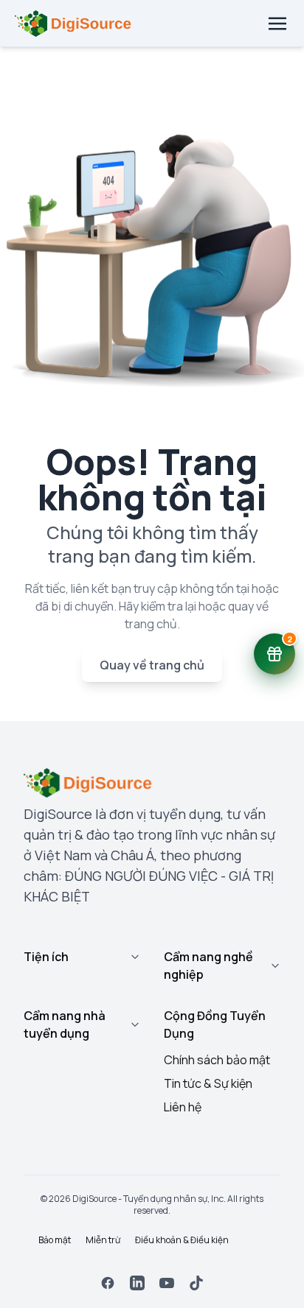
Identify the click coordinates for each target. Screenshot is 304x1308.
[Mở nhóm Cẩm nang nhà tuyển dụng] (135, 1024)
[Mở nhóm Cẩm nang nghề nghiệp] (275, 965)
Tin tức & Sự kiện (208, 1083)
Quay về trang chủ (152, 665)
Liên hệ (182, 1107)
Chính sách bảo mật (217, 1060)
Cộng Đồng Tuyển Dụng (215, 1024)
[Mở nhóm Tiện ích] (135, 957)
